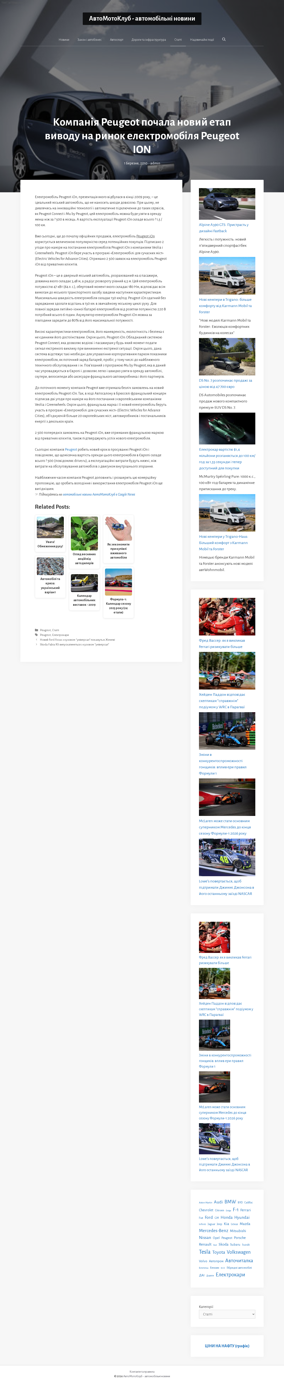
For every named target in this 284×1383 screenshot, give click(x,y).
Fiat (201, 1217)
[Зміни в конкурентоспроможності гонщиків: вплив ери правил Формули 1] (227, 731)
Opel (216, 1238)
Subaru (235, 1244)
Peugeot (71, 450)
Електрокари (60, 635)
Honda (227, 1217)
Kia (226, 1224)
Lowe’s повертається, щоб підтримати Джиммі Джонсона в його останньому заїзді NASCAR (226, 887)
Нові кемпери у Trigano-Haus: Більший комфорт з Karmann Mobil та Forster (223, 542)
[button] (224, 39)
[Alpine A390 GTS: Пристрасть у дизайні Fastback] (227, 205)
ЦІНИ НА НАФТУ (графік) (227, 1346)
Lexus (234, 1224)
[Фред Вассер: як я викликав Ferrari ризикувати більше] (227, 617)
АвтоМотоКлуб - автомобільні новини (142, 18)
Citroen (219, 1210)
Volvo (203, 1261)
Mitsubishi (238, 1231)
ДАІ (202, 1275)
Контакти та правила (142, 1371)
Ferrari (245, 1210)
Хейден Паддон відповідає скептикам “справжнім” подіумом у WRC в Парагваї (222, 700)
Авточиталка (239, 1260)
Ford (209, 1217)
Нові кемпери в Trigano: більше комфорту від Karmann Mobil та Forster (225, 305)
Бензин (214, 1267)
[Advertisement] (142, 84)
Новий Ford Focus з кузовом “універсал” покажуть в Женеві (77, 639)
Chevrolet (206, 1210)
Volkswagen (239, 1252)
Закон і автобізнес (90, 39)
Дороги (210, 1275)
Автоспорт (116, 39)
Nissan (205, 1237)
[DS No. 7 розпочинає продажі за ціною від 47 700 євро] (227, 357)
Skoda (223, 1244)
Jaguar (211, 1224)
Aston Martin (205, 1202)
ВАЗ (223, 1268)
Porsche (240, 1238)
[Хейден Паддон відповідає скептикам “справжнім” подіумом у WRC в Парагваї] (227, 671)
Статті (178, 39)
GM (217, 1217)
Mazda (245, 1224)
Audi (218, 1202)
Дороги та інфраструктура (149, 39)
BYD (240, 1202)
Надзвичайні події (202, 39)
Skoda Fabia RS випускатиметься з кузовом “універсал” (74, 644)
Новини (64, 39)
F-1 (236, 1209)
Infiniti (202, 1224)
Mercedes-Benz (213, 1230)
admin (155, 163)
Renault (205, 1244)
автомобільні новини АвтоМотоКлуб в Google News (99, 494)
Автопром (216, 1261)
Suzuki (246, 1244)
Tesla (205, 1252)
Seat (215, 1245)
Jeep (219, 1224)
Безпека (203, 1267)
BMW (230, 1201)
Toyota (218, 1252)
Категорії (206, 1307)
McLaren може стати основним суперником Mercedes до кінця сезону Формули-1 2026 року (225, 827)
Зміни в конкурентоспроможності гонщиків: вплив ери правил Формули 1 (225, 1061)
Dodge (228, 1210)
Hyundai (241, 1217)
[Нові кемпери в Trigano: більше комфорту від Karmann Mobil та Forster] (227, 276)
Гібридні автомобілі (239, 1267)
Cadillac (248, 1202)
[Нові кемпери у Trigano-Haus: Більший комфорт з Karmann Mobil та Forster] (227, 513)
